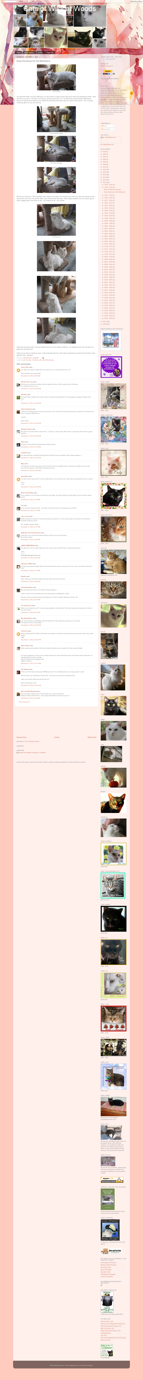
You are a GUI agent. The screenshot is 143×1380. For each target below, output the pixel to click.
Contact (40, 52)
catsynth (24, 453)
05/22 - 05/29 (108, 269)
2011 (104, 182)
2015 (104, 172)
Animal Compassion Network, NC (111, 1326)
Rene (22, 442)
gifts (40, 360)
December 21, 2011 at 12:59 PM (31, 487)
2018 (104, 164)
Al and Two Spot (26, 360)
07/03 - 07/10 (108, 254)
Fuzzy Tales (25, 367)
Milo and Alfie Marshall (28, 691)
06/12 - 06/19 (108, 262)
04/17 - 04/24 (108, 282)
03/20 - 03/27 (108, 292)
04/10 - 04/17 (108, 285)
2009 (104, 324)
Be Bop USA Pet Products (108, 1265)
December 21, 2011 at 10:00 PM (31, 625)
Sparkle (23, 576)
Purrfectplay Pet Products (108, 1262)
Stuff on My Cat (105, 1340)
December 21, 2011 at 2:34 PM (30, 510)
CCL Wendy (25, 669)
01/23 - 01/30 (108, 313)
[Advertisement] (56, 721)
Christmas (35, 360)
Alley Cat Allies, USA (107, 1321)
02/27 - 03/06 (108, 300)
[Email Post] (42, 358)
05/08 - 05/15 (108, 274)
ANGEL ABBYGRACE (28, 545)
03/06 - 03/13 (108, 297)
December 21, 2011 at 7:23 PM (30, 570)
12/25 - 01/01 (108, 184)
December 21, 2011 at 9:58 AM (30, 376)
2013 (104, 177)
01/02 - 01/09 (108, 318)
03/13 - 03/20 (108, 295)
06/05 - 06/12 (108, 264)
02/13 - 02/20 (108, 305)
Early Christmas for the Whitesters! (114, 192)
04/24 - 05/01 (108, 280)
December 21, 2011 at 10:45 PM (31, 639)
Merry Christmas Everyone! (112, 189)
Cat (22, 505)
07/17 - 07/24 (108, 249)
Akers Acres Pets (106, 1267)
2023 (104, 154)
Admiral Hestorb (26, 409)
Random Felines (26, 429)
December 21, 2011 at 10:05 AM (31, 388)
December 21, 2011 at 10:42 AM (31, 423)
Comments (106, 129)
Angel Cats (50, 52)
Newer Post (21, 737)
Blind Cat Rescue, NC (107, 1328)
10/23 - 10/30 (108, 213)
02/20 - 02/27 (108, 303)
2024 (104, 151)
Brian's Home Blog (27, 493)
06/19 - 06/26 (108, 259)
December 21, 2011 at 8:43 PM (30, 599)
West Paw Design (106, 1269)
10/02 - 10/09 (108, 221)
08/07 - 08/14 (108, 241)
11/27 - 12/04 (108, 200)
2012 (104, 180)
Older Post (91, 737)
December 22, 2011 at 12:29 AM (31, 663)
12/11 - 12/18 (108, 195)
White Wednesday (48, 360)
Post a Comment (24, 702)
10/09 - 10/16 (108, 218)
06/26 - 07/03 (108, 256)
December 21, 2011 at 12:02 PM (31, 457)
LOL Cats (103, 1335)
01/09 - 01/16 (108, 315)
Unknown (24, 631)
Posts (105, 126)
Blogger (90, 1365)
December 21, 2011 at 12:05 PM (31, 470)
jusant (78, 1365)
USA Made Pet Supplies (108, 1274)
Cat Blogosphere (106, 1333)
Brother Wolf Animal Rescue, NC (111, 1330)
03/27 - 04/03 (108, 290)
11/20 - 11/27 (108, 203)
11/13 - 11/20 (108, 205)
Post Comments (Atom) (32, 741)
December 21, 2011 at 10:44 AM (31, 436)
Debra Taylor (25, 645)
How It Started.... (29, 52)
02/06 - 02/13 (108, 308)
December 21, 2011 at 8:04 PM (30, 581)
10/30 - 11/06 (108, 210)
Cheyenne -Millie (26, 563)
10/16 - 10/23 (108, 215)
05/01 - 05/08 (108, 277)
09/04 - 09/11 (108, 231)
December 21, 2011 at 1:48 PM (30, 499)
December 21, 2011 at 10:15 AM (31, 403)
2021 (104, 156)
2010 (104, 321)
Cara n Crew (25, 516)
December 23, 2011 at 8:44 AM (30, 698)
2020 (104, 159)
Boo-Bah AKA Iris (26, 618)
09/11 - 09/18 (108, 228)
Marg (22, 463)
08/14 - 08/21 (108, 239)
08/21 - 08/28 (108, 236)
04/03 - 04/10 (108, 287)
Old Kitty (24, 394)
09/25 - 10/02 (108, 223)
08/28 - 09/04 (108, 233)
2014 (104, 174)
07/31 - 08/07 (108, 244)
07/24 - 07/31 (108, 246)
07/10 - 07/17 (108, 251)
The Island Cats (26, 605)
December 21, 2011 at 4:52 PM (30, 539)
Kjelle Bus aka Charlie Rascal (30, 533)
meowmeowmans (26, 587)
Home (19, 52)
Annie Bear (24, 476)
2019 (104, 162)
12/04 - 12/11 (108, 197)
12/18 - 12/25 (108, 187)
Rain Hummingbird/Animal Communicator (113, 1337)
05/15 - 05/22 (108, 272)
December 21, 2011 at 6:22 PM (30, 558)
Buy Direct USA (105, 1272)
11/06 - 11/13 (108, 208)
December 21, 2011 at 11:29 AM (31, 447)
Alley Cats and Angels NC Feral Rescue (113, 1323)
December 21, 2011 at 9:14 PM (30, 612)
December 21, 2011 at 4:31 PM (30, 527)
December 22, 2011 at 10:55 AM (31, 685)
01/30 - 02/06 (108, 310)
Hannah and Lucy (27, 382)
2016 (104, 169)
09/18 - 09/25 (108, 226)
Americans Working (107, 1276)
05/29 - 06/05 (108, 267)
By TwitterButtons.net (107, 144)
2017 (104, 167)
